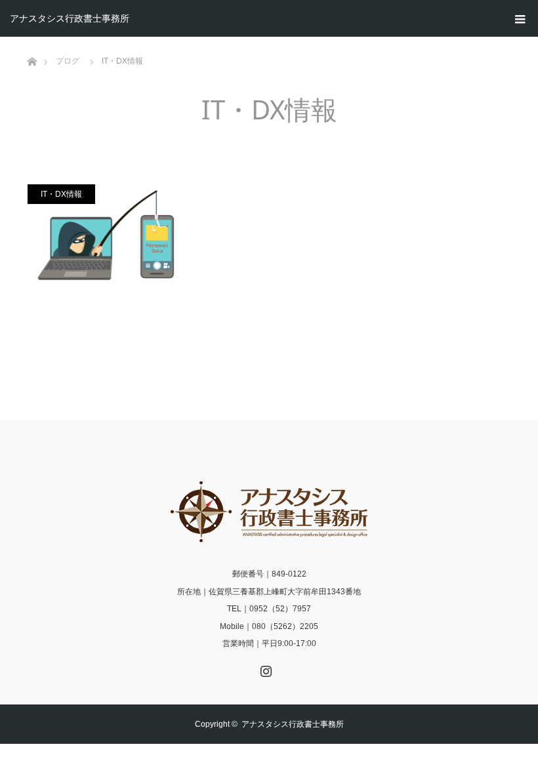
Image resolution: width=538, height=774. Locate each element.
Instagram (264, 668)
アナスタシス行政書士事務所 (69, 18)
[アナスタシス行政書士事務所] (269, 511)
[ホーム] (32, 42)
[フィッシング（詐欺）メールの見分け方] (108, 236)
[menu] (519, 18)
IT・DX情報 (61, 194)
